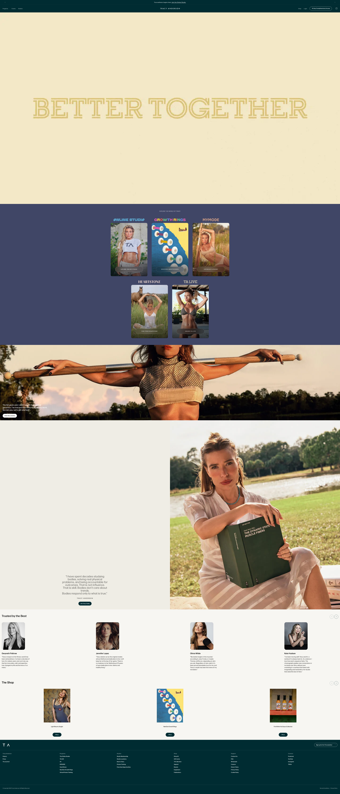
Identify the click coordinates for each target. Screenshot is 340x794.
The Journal (6, 761)
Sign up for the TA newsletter (324, 745)
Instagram (291, 761)
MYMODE (62, 764)
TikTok (290, 764)
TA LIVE (62, 759)
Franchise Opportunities (124, 767)
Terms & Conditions (324, 788)
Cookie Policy (235, 772)
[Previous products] (332, 683)
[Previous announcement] (5, 2)
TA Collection (177, 761)
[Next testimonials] (336, 617)
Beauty (176, 767)
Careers (233, 764)
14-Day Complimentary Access (321, 8)
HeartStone (63, 767)
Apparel (176, 764)
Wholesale (234, 761)
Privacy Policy (235, 769)
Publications (177, 772)
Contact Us (234, 756)
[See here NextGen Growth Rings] (170, 713)
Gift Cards (177, 759)
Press (4, 759)
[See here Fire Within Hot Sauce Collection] (283, 713)
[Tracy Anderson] (170, 8)
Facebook (291, 756)
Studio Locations (121, 759)
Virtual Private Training (66, 772)
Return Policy (235, 767)
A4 (60, 761)
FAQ (232, 759)
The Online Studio (65, 756)
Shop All (176, 756)
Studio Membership (122, 756)
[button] (6, 8)
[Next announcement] (335, 2)
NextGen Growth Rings (66, 769)
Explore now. (183, 2)
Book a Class (120, 761)
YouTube (290, 759)
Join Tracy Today (85, 603)
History (5, 756)
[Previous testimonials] (332, 617)
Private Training (121, 764)
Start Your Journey (10, 415)
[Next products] (336, 683)
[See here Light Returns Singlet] (57, 713)
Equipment (177, 769)
